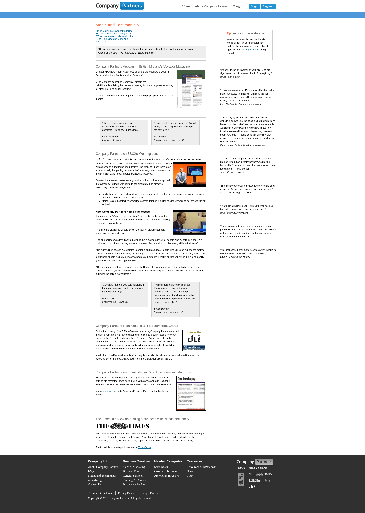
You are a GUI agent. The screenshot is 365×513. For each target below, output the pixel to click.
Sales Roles (161, 467)
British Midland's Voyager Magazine (114, 31)
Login (255, 6)
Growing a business (165, 471)
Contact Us (94, 484)
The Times (101, 41)
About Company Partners (212, 6)
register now (111, 391)
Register (268, 6)
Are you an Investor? (166, 475)
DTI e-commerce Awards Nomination (114, 36)
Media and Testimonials (102, 475)
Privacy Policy (126, 493)
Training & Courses (134, 480)
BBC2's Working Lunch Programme (114, 33)
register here (252, 49)
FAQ (91, 471)
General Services (133, 475)
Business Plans (132, 471)
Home (186, 6)
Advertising (95, 480)
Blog (236, 6)
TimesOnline (144, 447)
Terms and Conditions (100, 493)
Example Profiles (149, 493)
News (190, 471)
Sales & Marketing (134, 467)
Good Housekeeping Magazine (112, 39)
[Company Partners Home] (120, 10)
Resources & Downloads (201, 467)
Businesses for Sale (134, 484)
